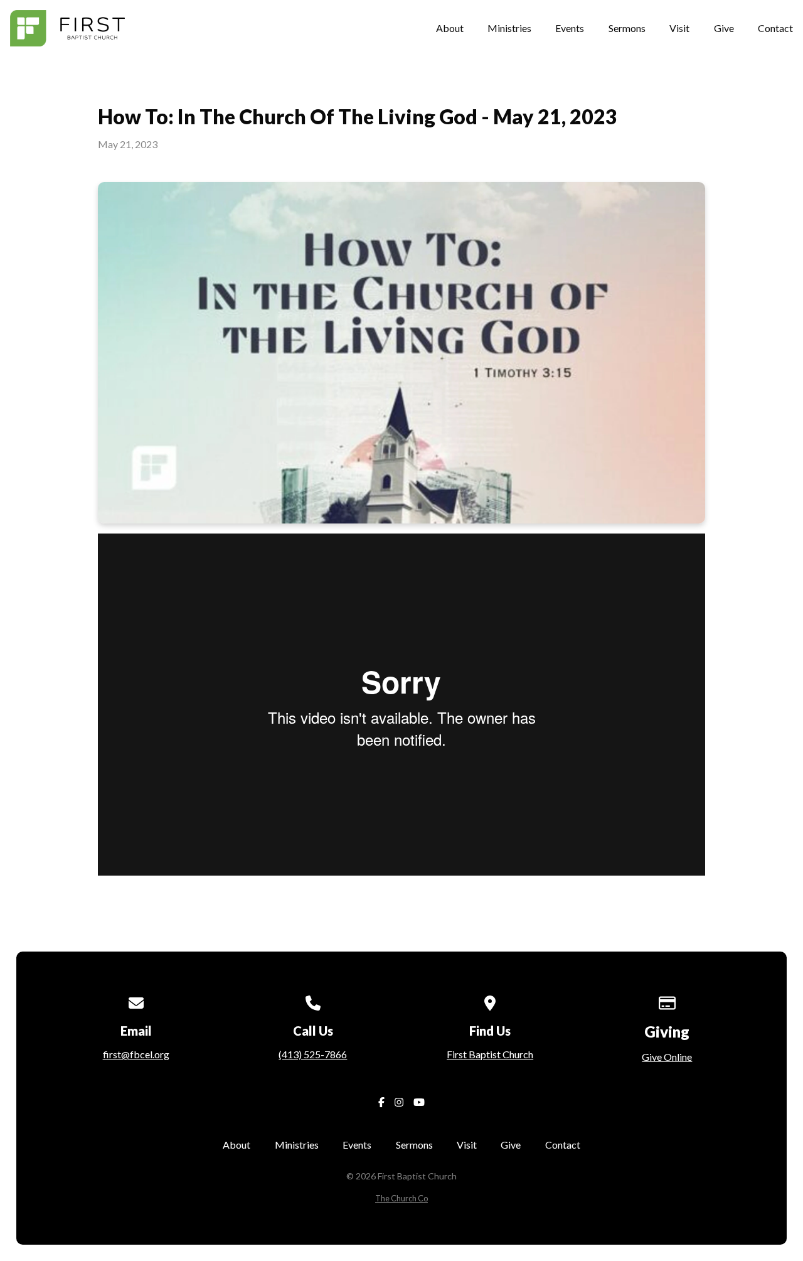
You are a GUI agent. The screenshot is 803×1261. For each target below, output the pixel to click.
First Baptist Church (490, 1054)
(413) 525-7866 (313, 1054)
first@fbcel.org (136, 1054)
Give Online (667, 1057)
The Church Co (401, 1198)
